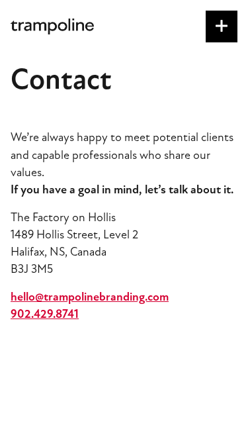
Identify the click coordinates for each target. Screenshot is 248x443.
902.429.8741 (45, 314)
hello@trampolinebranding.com (90, 296)
